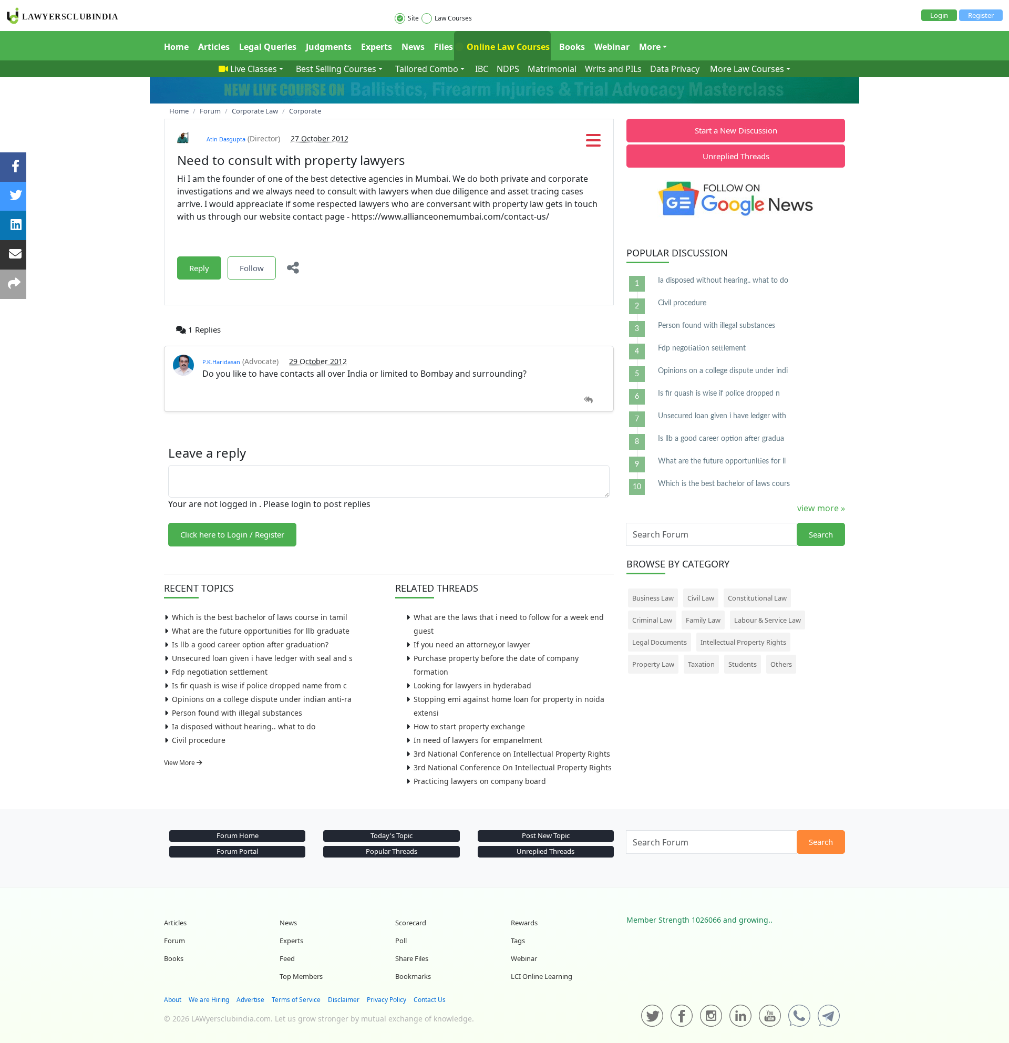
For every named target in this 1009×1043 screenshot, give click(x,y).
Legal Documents (659, 642)
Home (176, 47)
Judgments (329, 47)
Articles (214, 47)
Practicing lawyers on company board (480, 781)
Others (781, 664)
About (172, 999)
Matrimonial (552, 69)
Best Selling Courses (336, 69)
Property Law (653, 664)
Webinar (612, 47)
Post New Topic (546, 835)
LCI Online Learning (541, 976)
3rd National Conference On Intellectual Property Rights (513, 767)
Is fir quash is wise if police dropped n (719, 393)
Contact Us (430, 999)
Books (572, 47)
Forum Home (238, 835)
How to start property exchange (469, 726)
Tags (518, 940)
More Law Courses (747, 69)
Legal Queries (267, 47)
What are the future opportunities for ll (722, 461)
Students (742, 664)
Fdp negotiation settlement (219, 672)
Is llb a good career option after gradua (721, 438)
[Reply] (588, 400)
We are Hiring (209, 999)
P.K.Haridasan (221, 362)
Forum (174, 940)
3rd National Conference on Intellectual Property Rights (512, 754)
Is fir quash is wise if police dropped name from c (259, 685)
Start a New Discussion (736, 130)
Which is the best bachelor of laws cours (724, 484)
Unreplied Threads (736, 156)
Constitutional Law (757, 598)
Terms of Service (296, 999)
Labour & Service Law (767, 620)
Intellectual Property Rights (743, 642)
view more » (821, 508)
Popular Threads (391, 851)
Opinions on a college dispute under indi (723, 371)
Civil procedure (198, 740)
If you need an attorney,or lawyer (472, 644)
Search (821, 534)
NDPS (508, 69)
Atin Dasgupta (226, 139)
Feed (287, 958)
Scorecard (410, 922)
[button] (593, 143)
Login (939, 15)
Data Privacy (674, 69)
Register (981, 15)
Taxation (701, 664)
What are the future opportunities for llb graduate (260, 631)
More (650, 47)
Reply (199, 268)
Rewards (524, 922)
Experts (376, 47)
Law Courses (453, 18)
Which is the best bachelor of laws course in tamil (259, 617)
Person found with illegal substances (237, 713)
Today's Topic (391, 835)
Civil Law (700, 598)
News (413, 47)
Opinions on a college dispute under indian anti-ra (262, 699)
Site (413, 18)
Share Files (411, 958)
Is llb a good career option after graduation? (250, 644)
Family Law (703, 620)
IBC (481, 69)
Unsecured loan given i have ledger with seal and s (262, 658)
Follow (252, 268)
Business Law (653, 598)
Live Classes (253, 69)
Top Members (301, 976)
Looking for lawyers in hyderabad (472, 685)
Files (443, 47)
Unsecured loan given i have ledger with (722, 416)
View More (180, 762)
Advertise (250, 999)
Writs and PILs (613, 69)
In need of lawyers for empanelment (478, 740)
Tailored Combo (426, 69)
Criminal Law (652, 620)
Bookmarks (413, 976)
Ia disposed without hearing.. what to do (243, 726)
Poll (401, 940)
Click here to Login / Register (232, 534)
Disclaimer (343, 999)
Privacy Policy (386, 999)
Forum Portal (237, 851)
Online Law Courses (507, 47)
